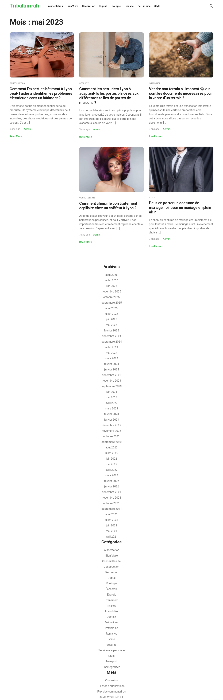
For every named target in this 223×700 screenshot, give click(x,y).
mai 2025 (111, 325)
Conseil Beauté (87, 198)
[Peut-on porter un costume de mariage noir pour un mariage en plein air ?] (181, 168)
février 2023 (111, 414)
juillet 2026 (111, 280)
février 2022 (111, 481)
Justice (111, 617)
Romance (111, 633)
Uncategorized (111, 667)
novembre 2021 (111, 497)
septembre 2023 (111, 386)
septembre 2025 (111, 302)
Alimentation (55, 6)
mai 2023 (111, 397)
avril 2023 (112, 403)
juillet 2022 (111, 453)
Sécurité (84, 83)
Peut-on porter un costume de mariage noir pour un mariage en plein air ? (180, 207)
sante (111, 639)
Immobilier (154, 83)
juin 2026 (111, 286)
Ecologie (115, 6)
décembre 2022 (111, 425)
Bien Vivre (72, 6)
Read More (16, 136)
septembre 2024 (111, 341)
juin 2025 (111, 319)
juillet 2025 (111, 313)
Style (157, 6)
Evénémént (111, 600)
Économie (112, 589)
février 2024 (111, 364)
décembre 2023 (111, 375)
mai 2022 (111, 464)
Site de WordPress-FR (111, 697)
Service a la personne (111, 650)
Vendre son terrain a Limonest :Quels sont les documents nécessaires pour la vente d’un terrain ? (180, 93)
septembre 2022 (111, 442)
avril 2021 (112, 536)
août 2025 (111, 308)
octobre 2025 (111, 297)
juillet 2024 (111, 347)
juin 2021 (111, 525)
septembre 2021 (111, 508)
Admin (27, 129)
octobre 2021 (111, 503)
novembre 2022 (111, 430)
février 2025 (111, 330)
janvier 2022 (111, 486)
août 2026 (111, 274)
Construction (17, 83)
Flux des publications (112, 686)
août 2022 (111, 447)
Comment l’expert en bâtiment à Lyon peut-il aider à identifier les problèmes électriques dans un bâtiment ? (41, 93)
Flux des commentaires (111, 691)
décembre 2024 (111, 336)
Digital (103, 6)
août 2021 (111, 514)
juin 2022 (111, 458)
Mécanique (111, 622)
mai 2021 (111, 531)
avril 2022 (112, 469)
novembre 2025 (111, 291)
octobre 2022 (111, 436)
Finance (129, 6)
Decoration (88, 6)
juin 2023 (111, 391)
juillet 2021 (111, 520)
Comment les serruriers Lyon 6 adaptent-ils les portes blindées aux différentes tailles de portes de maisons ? (108, 96)
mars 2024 (111, 358)
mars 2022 (111, 475)
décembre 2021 (111, 492)
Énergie (111, 594)
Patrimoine (144, 6)
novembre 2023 (111, 380)
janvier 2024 (111, 369)
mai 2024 (111, 352)
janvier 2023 (111, 419)
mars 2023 (111, 408)
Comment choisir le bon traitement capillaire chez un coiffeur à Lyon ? (108, 205)
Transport (111, 661)
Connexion (111, 680)
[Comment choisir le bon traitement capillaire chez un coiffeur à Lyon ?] (111, 169)
